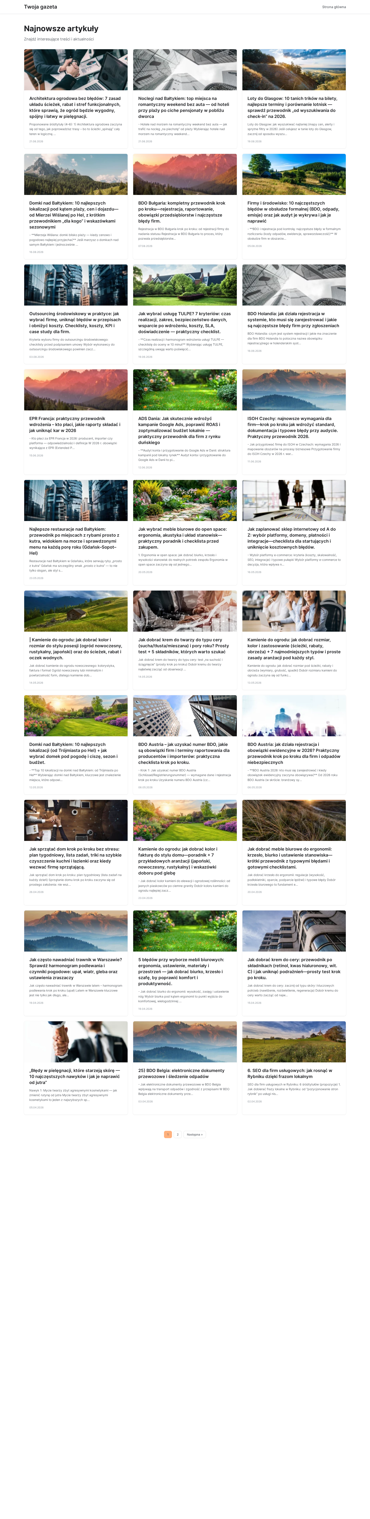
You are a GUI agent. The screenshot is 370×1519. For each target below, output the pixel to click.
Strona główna (334, 7)
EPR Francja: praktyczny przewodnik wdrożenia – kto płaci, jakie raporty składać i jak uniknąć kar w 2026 (74, 424)
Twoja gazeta (40, 7)
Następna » (195, 1134)
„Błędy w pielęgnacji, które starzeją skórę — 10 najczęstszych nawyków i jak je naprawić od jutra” (74, 1076)
